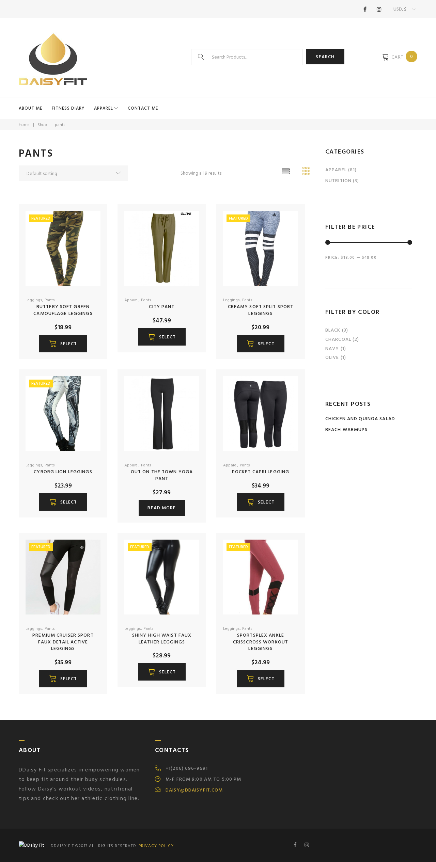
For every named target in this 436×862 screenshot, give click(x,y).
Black (333, 330)
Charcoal (338, 339)
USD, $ (399, 9)
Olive (332, 357)
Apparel (103, 108)
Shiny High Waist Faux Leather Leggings (162, 638)
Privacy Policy (156, 846)
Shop (42, 125)
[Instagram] (379, 9)
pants (50, 300)
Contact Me (143, 108)
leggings (34, 300)
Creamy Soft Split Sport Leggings (261, 310)
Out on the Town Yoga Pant (162, 475)
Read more (161, 508)
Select (68, 344)
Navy (332, 348)
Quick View (79, 285)
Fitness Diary (68, 108)
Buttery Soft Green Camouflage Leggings (62, 310)
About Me (30, 108)
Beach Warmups (346, 429)
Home (24, 125)
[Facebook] (365, 9)
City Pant (161, 306)
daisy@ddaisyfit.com (194, 790)
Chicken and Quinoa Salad (360, 418)
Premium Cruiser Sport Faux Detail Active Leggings (63, 642)
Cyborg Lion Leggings (63, 472)
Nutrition (338, 181)
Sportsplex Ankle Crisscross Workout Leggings (260, 642)
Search (325, 57)
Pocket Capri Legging (260, 472)
